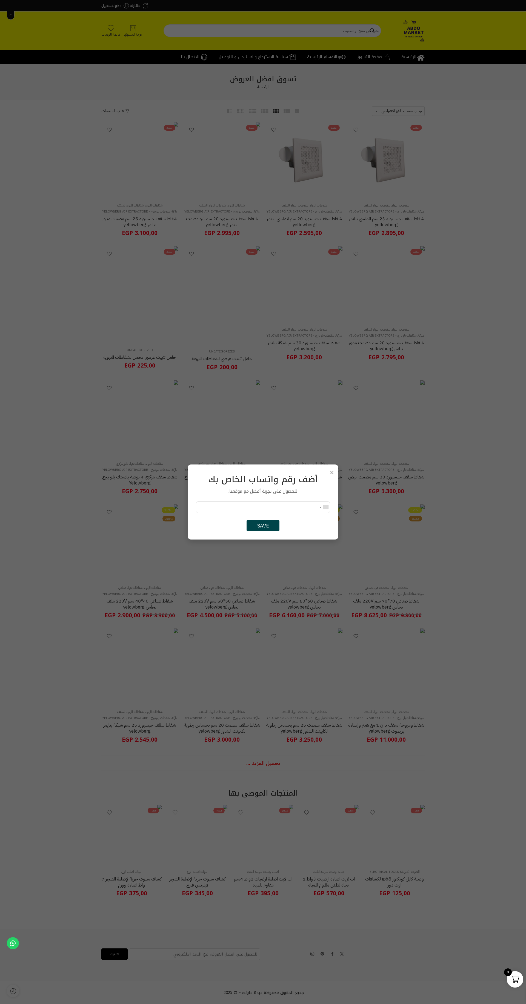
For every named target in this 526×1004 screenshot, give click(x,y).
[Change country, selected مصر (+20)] (324, 507)
